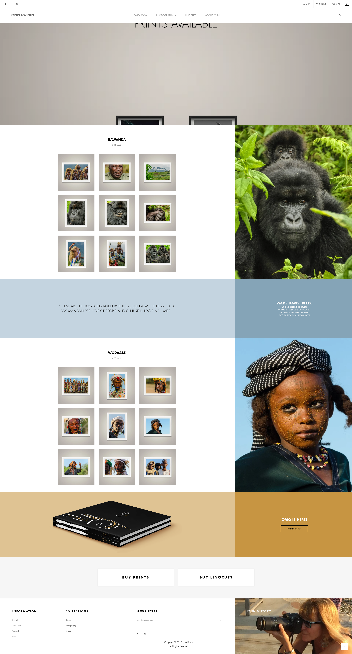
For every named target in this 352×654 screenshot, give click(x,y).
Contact (15, 631)
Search (15, 620)
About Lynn (212, 15)
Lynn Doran (22, 15)
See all (116, 145)
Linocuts (190, 15)
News (14, 636)
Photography (165, 15)
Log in (307, 4)
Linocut (68, 631)
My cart (340, 4)
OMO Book (140, 15)
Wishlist (321, 4)
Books (68, 620)
